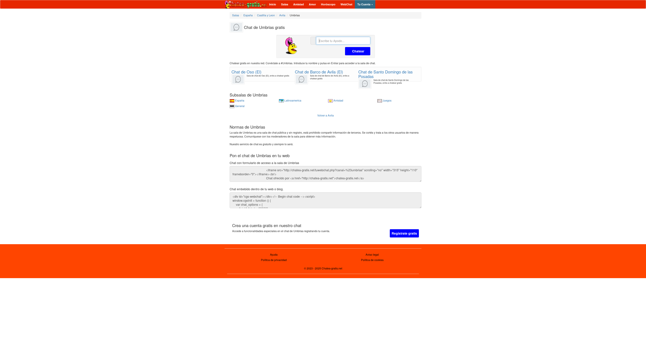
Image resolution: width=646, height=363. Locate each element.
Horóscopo (328, 4)
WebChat (346, 4)
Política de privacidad (274, 260)
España (239, 100)
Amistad (298, 4)
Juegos (386, 100)
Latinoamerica (292, 100)
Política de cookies (372, 260)
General (239, 106)
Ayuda (274, 254)
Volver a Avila (325, 115)
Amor (312, 4)
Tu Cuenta (364, 4)
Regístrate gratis (404, 233)
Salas (284, 4)
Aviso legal (372, 254)
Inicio (272, 4)
